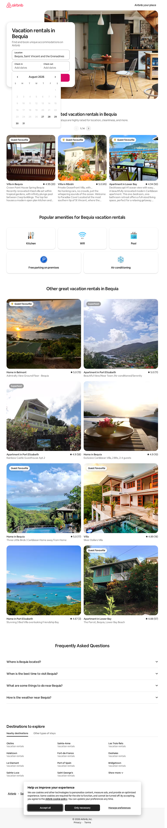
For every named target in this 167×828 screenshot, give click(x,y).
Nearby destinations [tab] (17, 733)
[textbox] (26, 68)
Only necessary (82, 807)
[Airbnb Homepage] (15, 5)
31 (24, 123)
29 (55, 116)
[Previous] (76, 128)
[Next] (88, 128)
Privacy (77, 822)
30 (17, 123)
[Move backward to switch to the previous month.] (18, 77)
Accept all (45, 807)
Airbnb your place (145, 5)
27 (42, 116)
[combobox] (41, 56)
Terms (87, 822)
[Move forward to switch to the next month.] (55, 77)
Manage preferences (119, 807)
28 (49, 116)
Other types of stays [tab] (44, 733)
